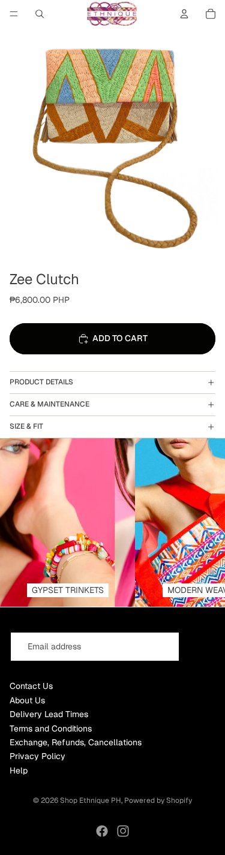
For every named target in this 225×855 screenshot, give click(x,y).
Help (19, 770)
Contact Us (31, 686)
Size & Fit (26, 426)
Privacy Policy (37, 756)
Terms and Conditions (51, 728)
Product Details (41, 382)
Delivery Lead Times (49, 714)
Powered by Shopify (158, 800)
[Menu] (14, 14)
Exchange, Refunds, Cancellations (76, 742)
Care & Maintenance (49, 404)
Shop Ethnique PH (90, 800)
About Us (27, 700)
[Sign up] (200, 646)
